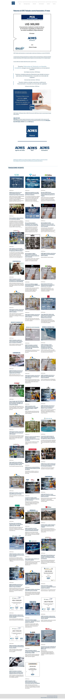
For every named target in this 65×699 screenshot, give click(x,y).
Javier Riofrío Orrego (25, 633)
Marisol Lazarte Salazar (22, 627)
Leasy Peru (28, 633)
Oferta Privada (35, 627)
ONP (33, 633)
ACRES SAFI (32, 627)
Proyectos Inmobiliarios (10, 632)
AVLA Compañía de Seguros (40, 627)
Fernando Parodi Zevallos (48, 627)
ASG (15, 632)
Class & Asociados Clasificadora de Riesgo (26, 632)
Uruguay (50, 633)
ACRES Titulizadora (12, 627)
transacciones (54, 633)
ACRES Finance (9, 627)
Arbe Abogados (17, 632)
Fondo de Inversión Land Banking (10, 633)
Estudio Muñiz (33, 632)
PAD (34, 633)
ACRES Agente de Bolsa (16, 627)
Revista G (48, 633)
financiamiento (19, 627)
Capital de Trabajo (44, 627)
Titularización (13, 632)
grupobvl (52, 633)
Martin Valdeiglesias (29, 627)
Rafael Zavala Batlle (40, 633)
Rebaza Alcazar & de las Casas (45, 633)
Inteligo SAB (22, 633)
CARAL (21, 632)
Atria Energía (20, 632)
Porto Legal (38, 633)
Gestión (14, 633)
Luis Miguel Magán (31, 633)
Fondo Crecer (46, 632)
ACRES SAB (37, 627)
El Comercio (31, 632)
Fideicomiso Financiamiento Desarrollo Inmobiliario (40, 632)
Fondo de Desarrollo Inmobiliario (49, 632)
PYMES (36, 633)
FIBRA (35, 632)
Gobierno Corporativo (17, 633)
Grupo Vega (20, 633)
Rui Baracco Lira (26, 627)
